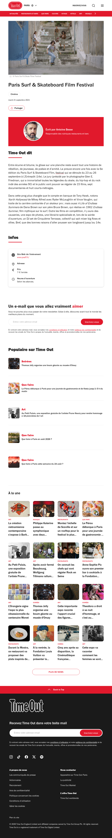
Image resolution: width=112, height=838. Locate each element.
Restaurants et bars (29, 14)
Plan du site (14, 818)
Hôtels (73, 14)
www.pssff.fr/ (23, 257)
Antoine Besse (64, 130)
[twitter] (34, 757)
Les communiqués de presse (22, 775)
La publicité (65, 780)
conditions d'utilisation (58, 330)
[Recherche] (93, 5)
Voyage (64, 14)
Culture (55, 14)
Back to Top (58, 690)
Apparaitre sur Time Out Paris (73, 775)
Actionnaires (15, 780)
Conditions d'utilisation (20, 801)
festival (60, 173)
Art (80, 14)
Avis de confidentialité (19, 791)
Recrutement (15, 786)
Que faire (45, 14)
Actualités (14, 14)
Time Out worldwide (69, 798)
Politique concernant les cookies (24, 796)
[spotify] (41, 757)
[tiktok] (18, 757)
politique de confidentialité (85, 330)
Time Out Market (68, 786)
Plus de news (56, 672)
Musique (88, 14)
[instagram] (11, 757)
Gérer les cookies (17, 806)
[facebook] (26, 757)
